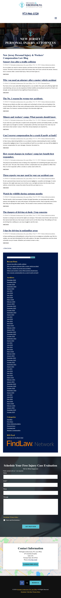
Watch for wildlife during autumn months (23, 193)
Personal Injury (45, 83)
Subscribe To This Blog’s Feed (15, 437)
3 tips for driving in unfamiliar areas (20, 230)
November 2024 (11, 282)
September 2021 (11, 364)
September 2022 (11, 338)
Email (5, 481)
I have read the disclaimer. (13, 520)
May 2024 (10, 295)
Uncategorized (11, 428)
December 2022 (11, 332)
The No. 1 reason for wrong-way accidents (23, 98)
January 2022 (11, 356)
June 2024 (10, 293)
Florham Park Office (30, 564)
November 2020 (11, 386)
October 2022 (11, 336)
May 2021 (10, 373)
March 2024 (10, 299)
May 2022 (10, 347)
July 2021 (9, 369)
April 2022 (10, 349)
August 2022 (10, 340)
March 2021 (10, 377)
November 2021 (11, 360)
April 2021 (10, 375)
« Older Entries (7, 248)
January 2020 (11, 408)
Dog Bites (9, 419)
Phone (5, 489)
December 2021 (11, 358)
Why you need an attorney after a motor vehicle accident (29, 80)
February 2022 (11, 353)
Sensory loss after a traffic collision (19, 61)
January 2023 (11, 330)
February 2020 (11, 405)
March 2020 (10, 403)
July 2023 (9, 317)
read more (6, 74)
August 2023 (10, 314)
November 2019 (11, 410)
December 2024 (11, 280)
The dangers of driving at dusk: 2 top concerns (25, 212)
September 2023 (11, 312)
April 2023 (10, 323)
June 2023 (10, 319)
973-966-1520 (30, 13)
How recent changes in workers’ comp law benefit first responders (28, 155)
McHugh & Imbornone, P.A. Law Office (21, 65)
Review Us (35, 582)
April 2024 (10, 297)
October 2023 (11, 310)
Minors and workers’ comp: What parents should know (29, 117)
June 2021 (10, 371)
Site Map (29, 592)
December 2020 (11, 384)
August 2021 (10, 366)
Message (5, 497)
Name (5, 473)
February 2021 (11, 379)
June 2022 (10, 345)
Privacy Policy (14, 517)
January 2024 (11, 304)
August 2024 (10, 288)
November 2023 (11, 308)
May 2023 (10, 321)
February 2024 (11, 301)
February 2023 (11, 327)
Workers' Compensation (48, 120)
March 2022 (10, 351)
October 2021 (11, 362)
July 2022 (9, 343)
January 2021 (11, 382)
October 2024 (11, 284)
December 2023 (11, 306)
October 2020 (11, 388)
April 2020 (10, 401)
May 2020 (10, 399)
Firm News (10, 421)
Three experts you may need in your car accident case (28, 175)
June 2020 (10, 397)
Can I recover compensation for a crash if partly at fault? (30, 135)
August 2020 (10, 392)
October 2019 (11, 412)
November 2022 (11, 334)
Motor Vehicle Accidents (48, 65)
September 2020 (11, 390)
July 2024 (9, 291)
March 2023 (10, 325)
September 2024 (11, 286)
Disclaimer (6, 517)
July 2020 (9, 395)
